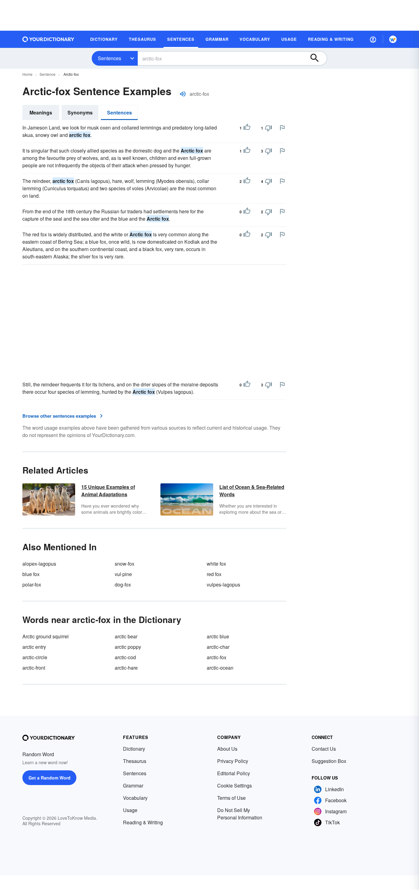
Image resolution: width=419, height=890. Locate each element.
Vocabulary (135, 797)
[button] (373, 39)
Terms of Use (231, 797)
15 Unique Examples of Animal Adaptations (108, 490)
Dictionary (134, 748)
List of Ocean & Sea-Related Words (251, 490)
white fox (216, 563)
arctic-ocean (220, 667)
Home (27, 74)
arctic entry (34, 646)
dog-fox (123, 584)
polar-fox (31, 584)
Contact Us (324, 748)
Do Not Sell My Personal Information (239, 814)
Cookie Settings (234, 785)
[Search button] (317, 58)
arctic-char (218, 646)
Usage (130, 810)
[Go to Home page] (48, 39)
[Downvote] (268, 128)
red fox (214, 574)
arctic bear (126, 636)
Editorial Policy (233, 773)
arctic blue (218, 636)
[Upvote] (247, 128)
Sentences (109, 58)
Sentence (48, 74)
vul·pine (123, 574)
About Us (227, 748)
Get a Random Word (50, 778)
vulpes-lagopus (223, 584)
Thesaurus (134, 760)
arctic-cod (125, 657)
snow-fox (124, 563)
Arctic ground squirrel (45, 636)
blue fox (31, 574)
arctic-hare (126, 667)
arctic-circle (34, 657)
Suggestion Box (329, 760)
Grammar (133, 785)
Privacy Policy (232, 760)
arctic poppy (128, 646)
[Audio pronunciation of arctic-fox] (182, 94)
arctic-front (33, 667)
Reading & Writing (143, 822)
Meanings (40, 112)
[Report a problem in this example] (282, 127)
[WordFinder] (393, 39)
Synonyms (80, 112)
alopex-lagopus (39, 563)
